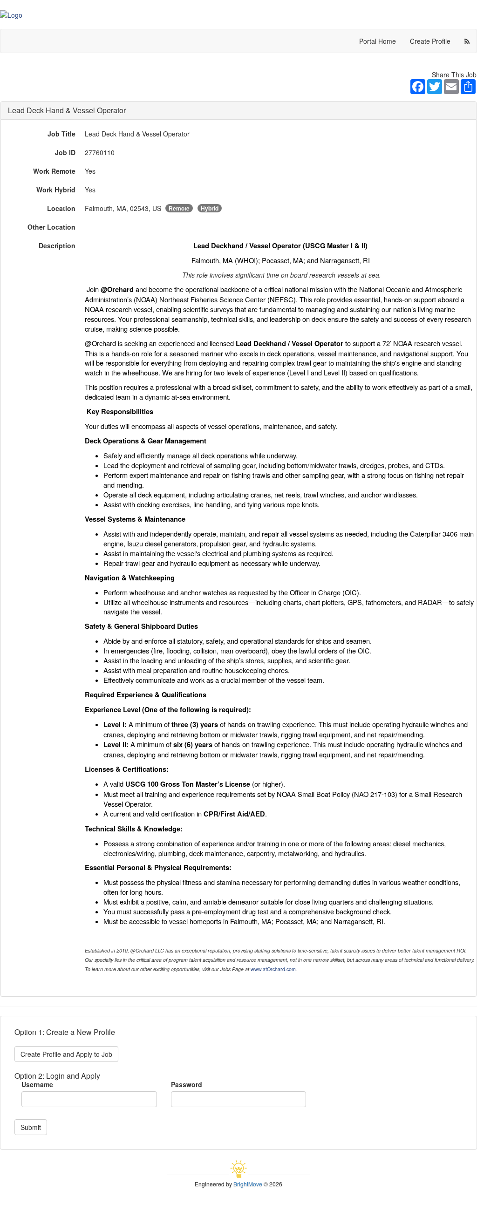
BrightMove (247, 1184)
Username (37, 1084)
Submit (30, 1127)
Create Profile (430, 41)
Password (186, 1084)
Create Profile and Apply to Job (66, 1054)
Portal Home (377, 41)
